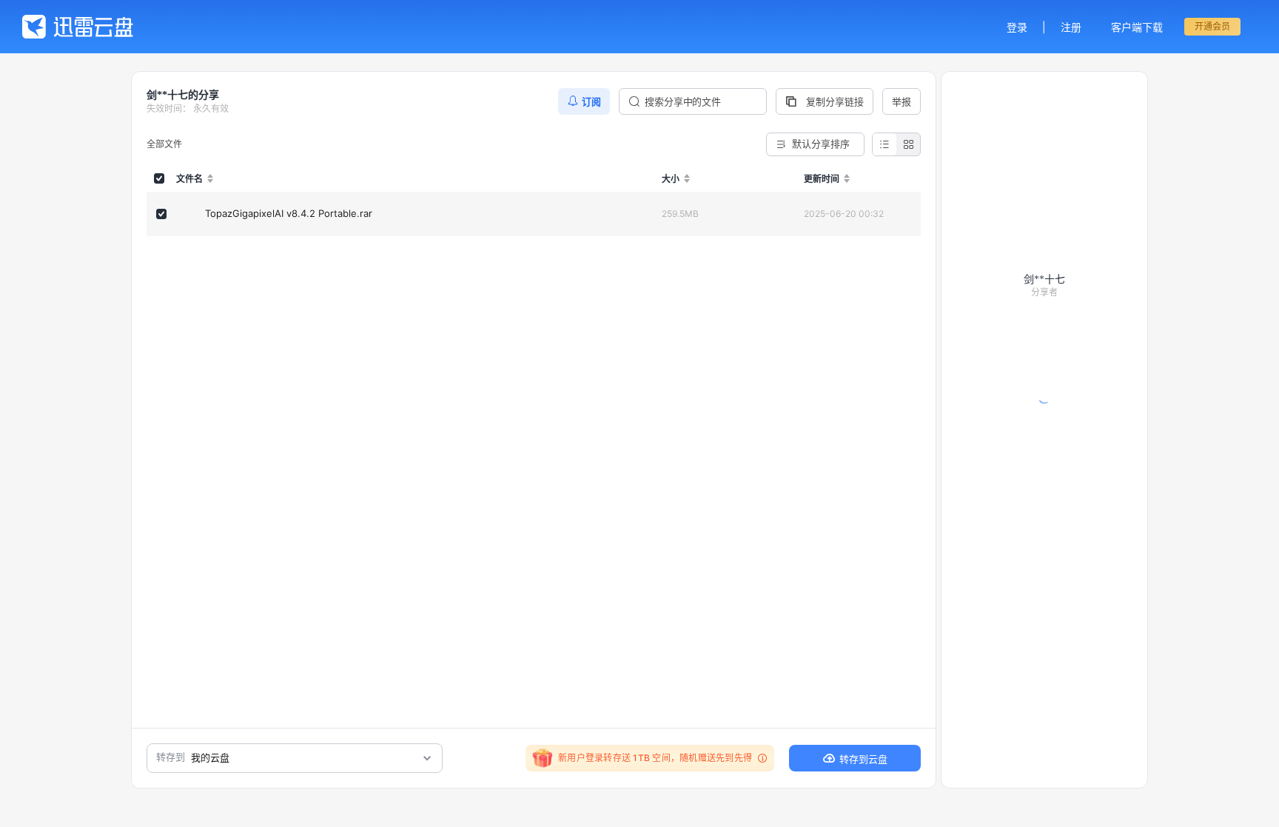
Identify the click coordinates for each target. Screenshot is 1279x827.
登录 (1017, 27)
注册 (1071, 27)
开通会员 (1212, 26)
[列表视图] (884, 144)
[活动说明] (760, 758)
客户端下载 (1137, 27)
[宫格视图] (908, 144)
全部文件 (164, 144)
